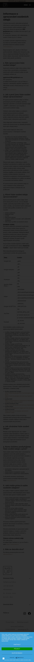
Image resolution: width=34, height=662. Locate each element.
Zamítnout (17, 644)
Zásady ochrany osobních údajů (9, 659)
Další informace (17, 653)
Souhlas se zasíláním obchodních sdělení (23, 659)
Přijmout (17, 648)
